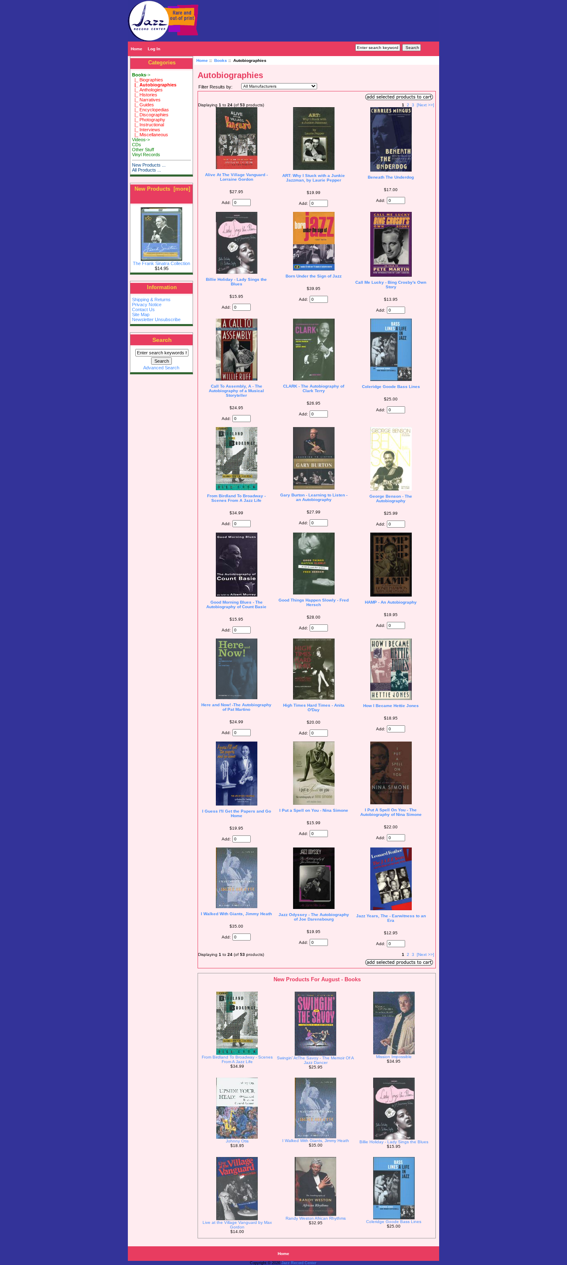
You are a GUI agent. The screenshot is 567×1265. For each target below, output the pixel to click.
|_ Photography (148, 119)
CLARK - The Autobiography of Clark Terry (313, 388)
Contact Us (143, 309)
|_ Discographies (150, 114)
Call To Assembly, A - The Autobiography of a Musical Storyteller (236, 391)
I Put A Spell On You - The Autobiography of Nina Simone (391, 812)
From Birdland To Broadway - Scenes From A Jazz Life (236, 498)
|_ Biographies (147, 79)
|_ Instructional (148, 124)
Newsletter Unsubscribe (156, 319)
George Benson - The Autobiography (390, 498)
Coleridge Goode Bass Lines (391, 386)
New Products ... (149, 164)
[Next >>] (425, 105)
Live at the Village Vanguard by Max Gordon (237, 1224)
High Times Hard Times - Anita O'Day (314, 707)
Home (136, 49)
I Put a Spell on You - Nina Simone (313, 810)
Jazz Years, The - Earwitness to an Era (391, 918)
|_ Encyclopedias (150, 109)
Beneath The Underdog (391, 177)
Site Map (140, 314)
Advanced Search (161, 367)
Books (220, 60)
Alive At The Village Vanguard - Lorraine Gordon (236, 177)
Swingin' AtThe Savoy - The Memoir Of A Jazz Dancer (315, 1060)
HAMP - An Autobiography (391, 602)
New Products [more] (162, 189)
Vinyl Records (146, 154)
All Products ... (146, 169)
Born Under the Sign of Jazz (314, 276)
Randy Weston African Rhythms (316, 1218)
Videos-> (141, 139)
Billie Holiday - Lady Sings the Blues (236, 281)
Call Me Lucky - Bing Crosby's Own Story (390, 284)
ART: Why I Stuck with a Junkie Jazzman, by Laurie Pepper (313, 177)
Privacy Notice (146, 304)
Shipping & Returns (151, 299)
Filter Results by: (215, 86)
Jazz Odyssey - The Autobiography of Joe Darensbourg (314, 916)
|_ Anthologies (147, 89)
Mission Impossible (394, 1056)
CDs (136, 144)
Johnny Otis (237, 1141)
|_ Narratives (146, 99)
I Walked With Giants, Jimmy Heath (236, 913)
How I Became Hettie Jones (391, 705)
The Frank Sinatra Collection (161, 263)
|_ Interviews (146, 129)
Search (162, 340)
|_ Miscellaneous (150, 134)
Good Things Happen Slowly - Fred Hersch (314, 602)
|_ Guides (143, 104)
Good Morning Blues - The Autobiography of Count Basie (236, 604)
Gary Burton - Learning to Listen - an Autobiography (313, 497)
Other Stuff (143, 149)
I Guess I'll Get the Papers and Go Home (236, 813)
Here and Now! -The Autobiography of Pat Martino (236, 707)
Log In (154, 49)
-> (141, 74)
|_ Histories (144, 94)
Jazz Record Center (298, 1263)
